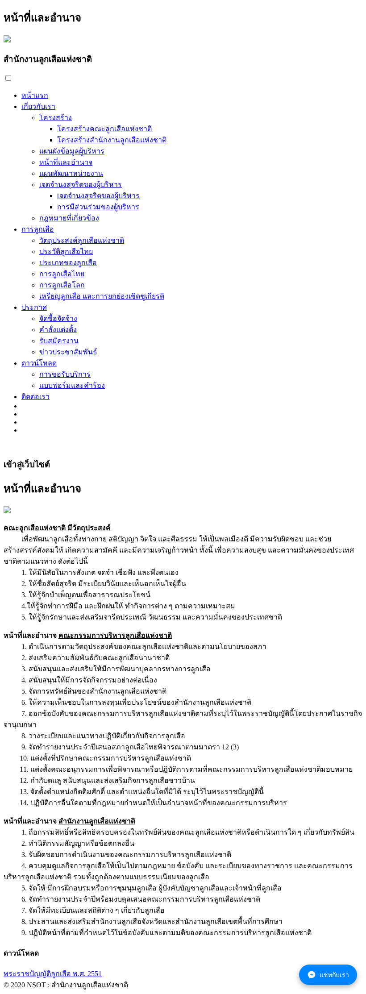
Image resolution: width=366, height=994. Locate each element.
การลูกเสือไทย (61, 274)
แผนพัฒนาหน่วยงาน (71, 173)
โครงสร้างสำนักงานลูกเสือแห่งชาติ (111, 140)
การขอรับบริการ (65, 374)
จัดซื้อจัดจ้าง (58, 318)
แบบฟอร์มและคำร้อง (72, 385)
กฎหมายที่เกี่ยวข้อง (69, 218)
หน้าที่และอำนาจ (65, 162)
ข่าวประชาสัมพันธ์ (68, 352)
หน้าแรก (34, 95)
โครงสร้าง (55, 117)
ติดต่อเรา (35, 396)
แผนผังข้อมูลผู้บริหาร (71, 151)
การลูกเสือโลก (62, 285)
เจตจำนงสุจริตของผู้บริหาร (80, 184)
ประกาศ (34, 307)
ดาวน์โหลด (39, 363)
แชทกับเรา (334, 974)
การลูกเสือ (37, 229)
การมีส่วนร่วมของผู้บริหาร (98, 207)
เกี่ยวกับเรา (38, 106)
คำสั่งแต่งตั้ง (58, 329)
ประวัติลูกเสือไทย (66, 251)
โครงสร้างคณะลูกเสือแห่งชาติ (104, 129)
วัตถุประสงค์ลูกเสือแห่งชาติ (81, 240)
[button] (8, 78)
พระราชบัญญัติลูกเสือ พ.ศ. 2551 (53, 973)
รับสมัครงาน (59, 341)
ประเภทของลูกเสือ (68, 262)
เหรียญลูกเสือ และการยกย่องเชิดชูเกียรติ (101, 296)
